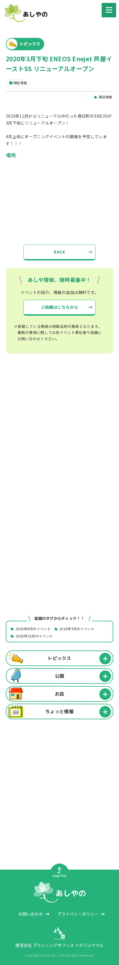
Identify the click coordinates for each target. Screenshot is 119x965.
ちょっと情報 (59, 711)
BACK (59, 252)
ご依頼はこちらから (59, 307)
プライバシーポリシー (77, 914)
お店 (59, 693)
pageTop (60, 876)
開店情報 (105, 97)
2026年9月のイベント (76, 628)
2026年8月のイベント (33, 628)
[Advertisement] (59, 430)
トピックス (59, 658)
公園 (59, 676)
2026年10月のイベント (34, 636)
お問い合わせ (30, 914)
